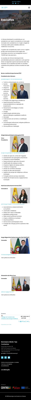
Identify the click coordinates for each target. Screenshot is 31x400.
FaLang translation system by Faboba (6, 324)
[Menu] (29, 7)
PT (18, 1)
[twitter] (9, 357)
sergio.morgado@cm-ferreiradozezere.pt (13, 153)
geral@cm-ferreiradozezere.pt (9, 353)
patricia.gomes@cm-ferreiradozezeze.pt (12, 204)
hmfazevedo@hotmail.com (9, 254)
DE (15, 1)
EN (12, 1)
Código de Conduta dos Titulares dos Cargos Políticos (9, 317)
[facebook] (2, 357)
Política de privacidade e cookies (10, 362)
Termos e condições (6, 364)
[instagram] (5, 357)
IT (16, 1)
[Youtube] (15, 3)
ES (19, 1)
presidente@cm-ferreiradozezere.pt (11, 79)
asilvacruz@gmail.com (7, 292)
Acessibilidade (5, 366)
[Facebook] (13, 3)
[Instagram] (18, 3)
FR (14, 1)
